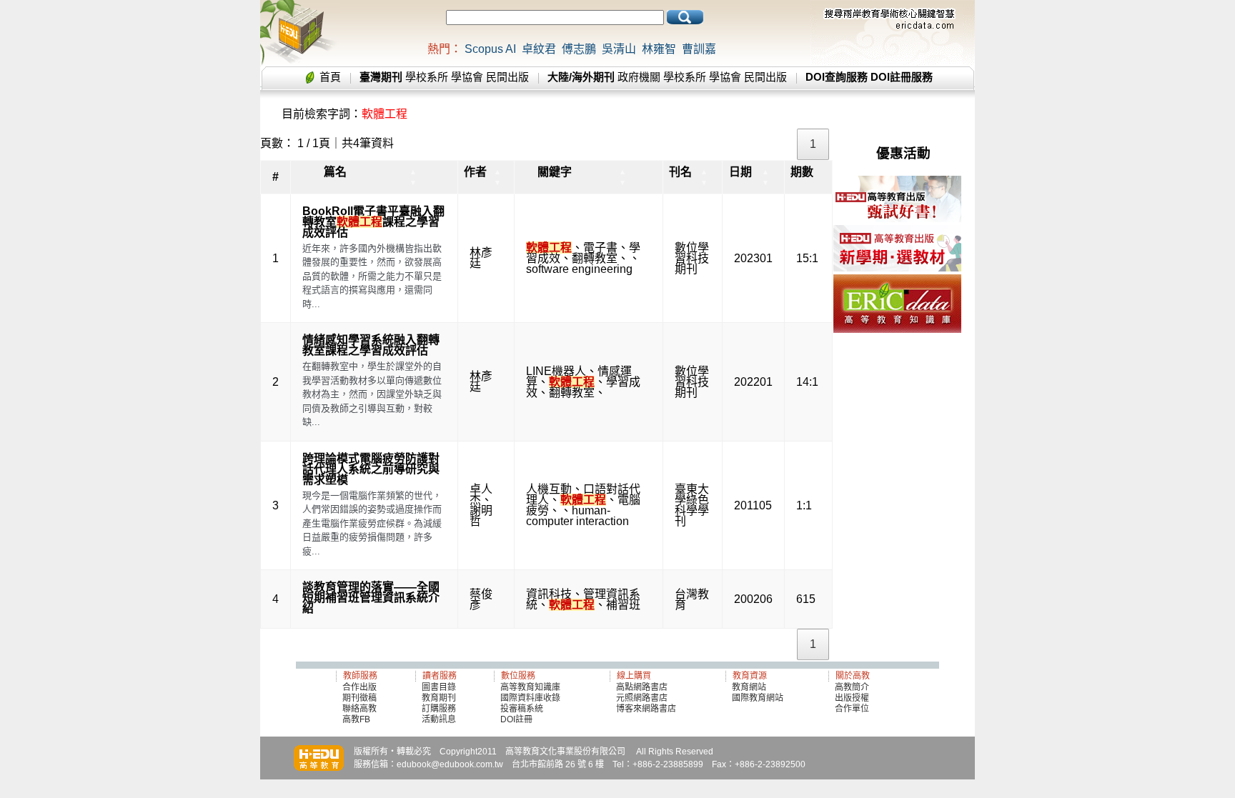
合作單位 (852, 709)
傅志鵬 (579, 49)
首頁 (330, 77)
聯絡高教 (359, 709)
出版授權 (852, 698)
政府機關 (639, 77)
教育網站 (749, 687)
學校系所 (426, 77)
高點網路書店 (643, 687)
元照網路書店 (642, 698)
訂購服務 (439, 709)
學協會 (467, 77)
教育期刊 (439, 698)
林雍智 (659, 49)
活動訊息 (439, 719)
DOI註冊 (516, 719)
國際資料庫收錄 (530, 698)
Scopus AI (490, 49)
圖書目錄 (439, 687)
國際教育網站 (757, 698)
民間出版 (507, 77)
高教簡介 (852, 687)
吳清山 (619, 49)
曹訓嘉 (699, 49)
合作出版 (359, 687)
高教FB (356, 719)
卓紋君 (539, 49)
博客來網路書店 (646, 709)
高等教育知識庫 (530, 687)
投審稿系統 (521, 709)
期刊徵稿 (359, 698)
